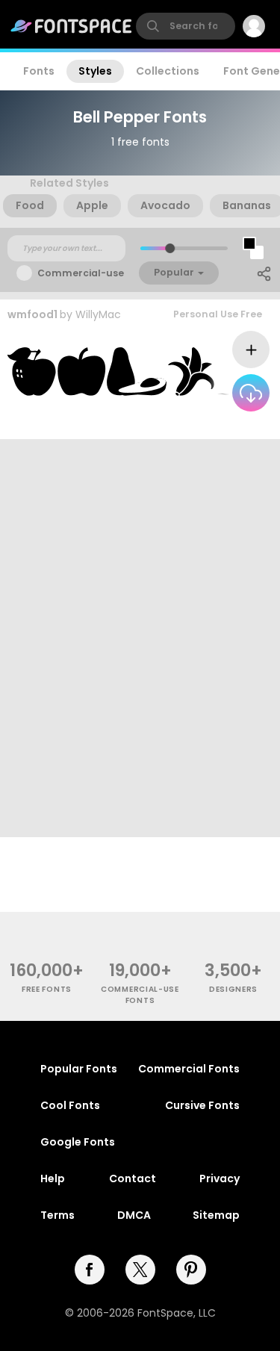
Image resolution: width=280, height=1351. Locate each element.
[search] (185, 26)
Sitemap (216, 1215)
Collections (167, 70)
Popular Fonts (78, 1068)
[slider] (169, 248)
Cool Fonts (70, 1105)
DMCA (134, 1215)
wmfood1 (32, 314)
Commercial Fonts (189, 1068)
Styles (95, 70)
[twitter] (140, 1270)
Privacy (219, 1178)
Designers (233, 989)
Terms (57, 1215)
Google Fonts (77, 1141)
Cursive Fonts (202, 1105)
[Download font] (251, 392)
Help (52, 1178)
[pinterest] (191, 1270)
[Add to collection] (251, 349)
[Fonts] (71, 26)
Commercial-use (80, 273)
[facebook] (90, 1270)
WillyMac (98, 314)
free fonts (47, 989)
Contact (132, 1178)
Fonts (39, 70)
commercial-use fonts (140, 995)
